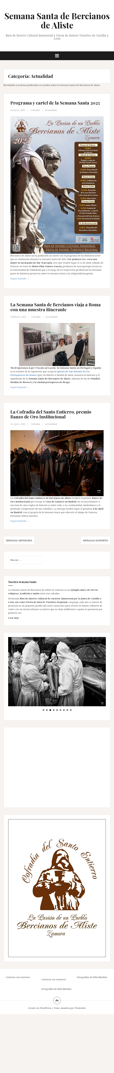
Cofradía (35, 110)
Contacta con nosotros (18, 977)
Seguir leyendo (19, 278)
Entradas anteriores (19, 540)
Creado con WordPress (39, 1008)
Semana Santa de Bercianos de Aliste (57, 20)
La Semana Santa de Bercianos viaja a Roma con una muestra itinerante (55, 307)
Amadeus (65, 1008)
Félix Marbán (64, 988)
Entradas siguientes (95, 540)
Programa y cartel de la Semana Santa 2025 (55, 103)
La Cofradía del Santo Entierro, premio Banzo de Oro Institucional (50, 414)
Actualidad (51, 110)
